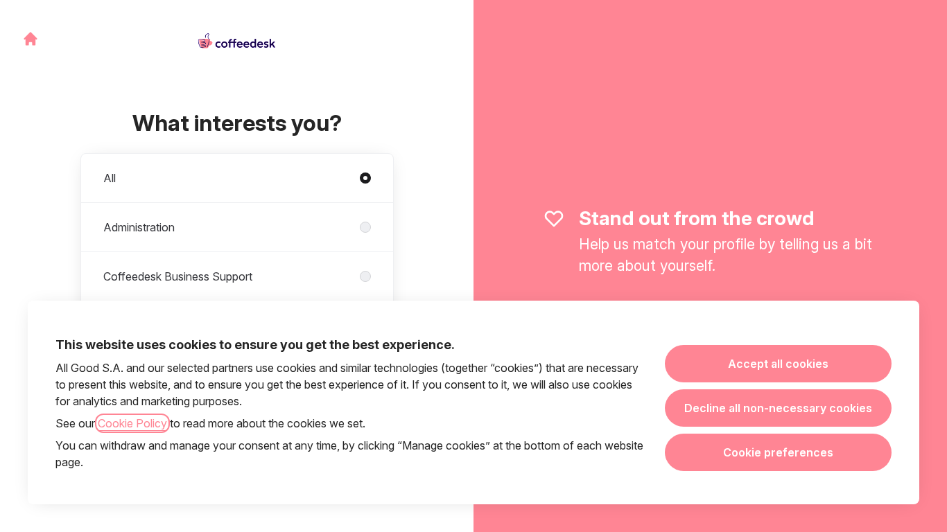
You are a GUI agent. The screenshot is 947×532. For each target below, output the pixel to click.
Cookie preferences (778, 452)
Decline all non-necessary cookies (778, 408)
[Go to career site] (30, 38)
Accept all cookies (778, 364)
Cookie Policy (132, 423)
